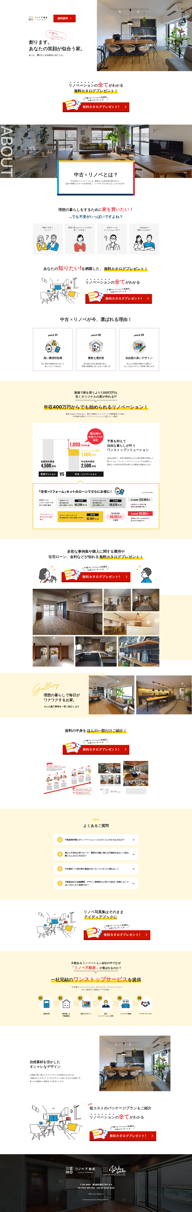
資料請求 (62, 18)
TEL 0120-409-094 (86, 1188)
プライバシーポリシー (96, 1194)
